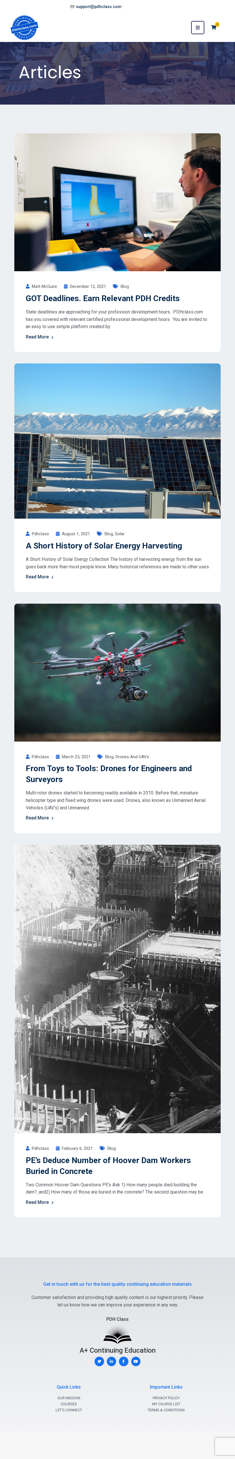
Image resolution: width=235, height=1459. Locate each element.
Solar (120, 533)
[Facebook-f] (123, 1361)
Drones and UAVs (132, 756)
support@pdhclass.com (99, 6)
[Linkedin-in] (111, 1361)
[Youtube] (136, 1361)
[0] (213, 27)
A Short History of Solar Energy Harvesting (104, 546)
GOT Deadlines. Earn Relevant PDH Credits (103, 298)
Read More (37, 337)
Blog (125, 286)
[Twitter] (99, 1361)
